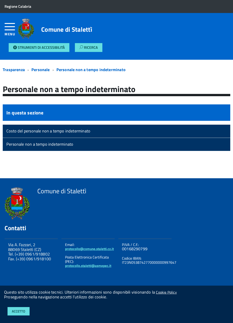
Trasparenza (14, 70)
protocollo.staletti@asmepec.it (88, 265)
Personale (40, 70)
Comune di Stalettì (66, 29)
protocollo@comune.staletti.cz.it (89, 248)
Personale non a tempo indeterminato (91, 70)
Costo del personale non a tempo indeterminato (48, 131)
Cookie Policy (166, 292)
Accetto (18, 311)
